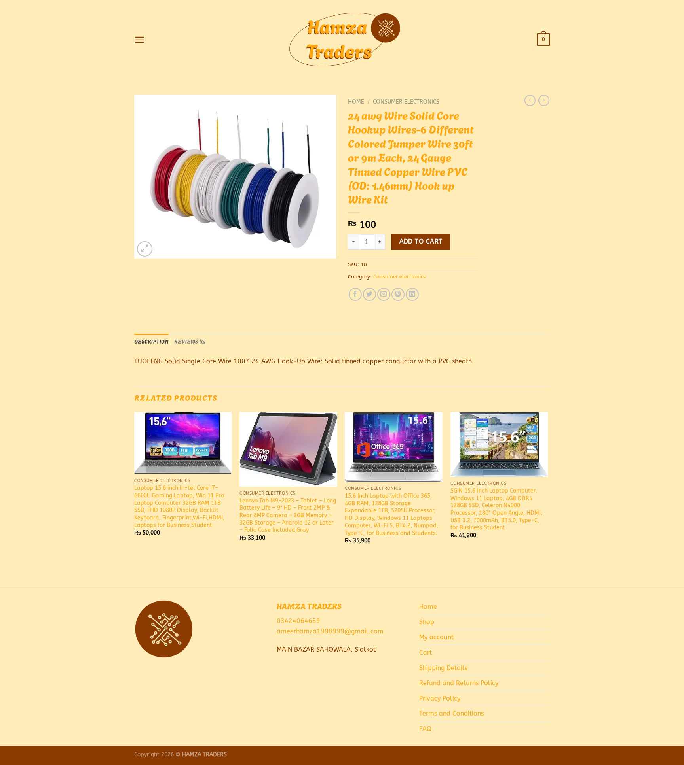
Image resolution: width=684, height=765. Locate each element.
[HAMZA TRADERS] (342, 39)
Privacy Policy (439, 698)
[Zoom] (144, 249)
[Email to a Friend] (383, 294)
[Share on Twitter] (369, 294)
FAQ (425, 729)
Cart (425, 652)
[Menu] (139, 39)
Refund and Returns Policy (458, 683)
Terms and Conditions (451, 713)
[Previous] (135, 498)
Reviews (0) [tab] (190, 341)
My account (436, 637)
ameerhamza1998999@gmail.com (330, 631)
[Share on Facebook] (355, 294)
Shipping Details (443, 668)
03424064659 (298, 621)
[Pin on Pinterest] (398, 294)
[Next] (547, 498)
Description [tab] (151, 341)
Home (356, 101)
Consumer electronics (406, 101)
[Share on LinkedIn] (412, 294)
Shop (426, 622)
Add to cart (421, 241)
